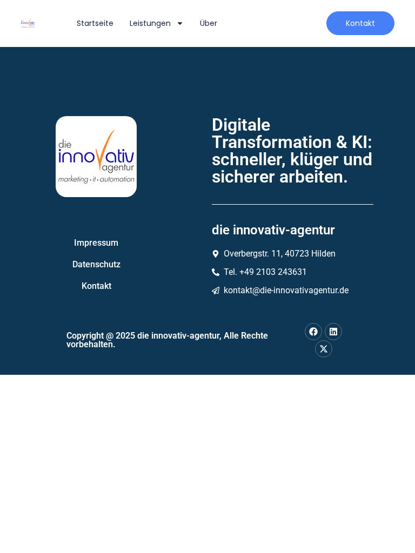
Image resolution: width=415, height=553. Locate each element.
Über (208, 23)
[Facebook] (313, 331)
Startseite (95, 23)
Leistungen (150, 23)
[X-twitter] (323, 349)
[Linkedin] (333, 331)
